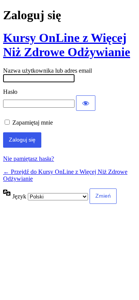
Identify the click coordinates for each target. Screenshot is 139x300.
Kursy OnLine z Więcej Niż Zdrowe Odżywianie (66, 45)
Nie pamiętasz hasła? (28, 158)
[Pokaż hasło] (85, 103)
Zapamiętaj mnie (32, 122)
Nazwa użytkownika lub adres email (47, 70)
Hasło (10, 91)
